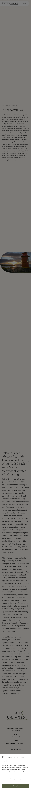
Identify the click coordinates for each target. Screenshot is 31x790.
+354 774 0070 (15, 731)
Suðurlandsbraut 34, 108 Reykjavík (15, 743)
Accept (15, 786)
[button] (23, 3)
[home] (10, 3)
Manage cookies (15, 779)
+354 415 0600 (15, 737)
